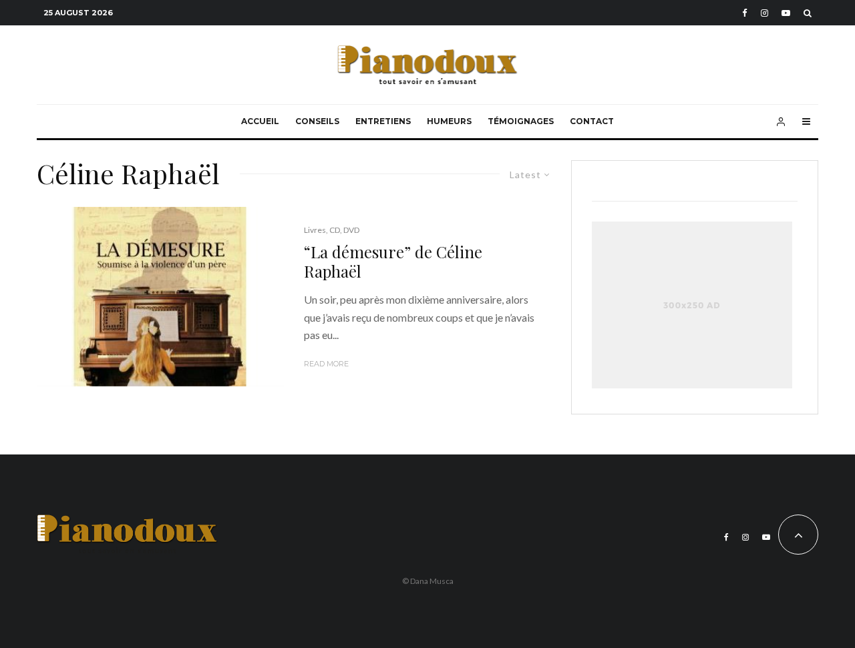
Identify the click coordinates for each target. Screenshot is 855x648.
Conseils (317, 121)
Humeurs (449, 121)
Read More (326, 363)
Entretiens (383, 121)
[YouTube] (786, 13)
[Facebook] (744, 13)
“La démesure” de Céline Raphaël (393, 261)
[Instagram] (764, 13)
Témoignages (521, 121)
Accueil (260, 121)
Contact (592, 121)
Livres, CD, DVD (331, 230)
